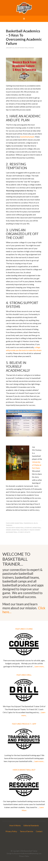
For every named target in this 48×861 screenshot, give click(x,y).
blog (36, 523)
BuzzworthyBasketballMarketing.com (27, 853)
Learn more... (39, 666)
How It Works (15, 825)
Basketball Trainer (24, 8)
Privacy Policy (11, 831)
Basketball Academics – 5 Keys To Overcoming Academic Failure (24, 37)
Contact (39, 831)
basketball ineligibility (20, 530)
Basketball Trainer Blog (24, 523)
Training (9, 525)
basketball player (27, 137)
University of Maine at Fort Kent (36, 465)
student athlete (24, 532)
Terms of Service (26, 831)
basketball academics (24, 527)
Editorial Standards (31, 825)
